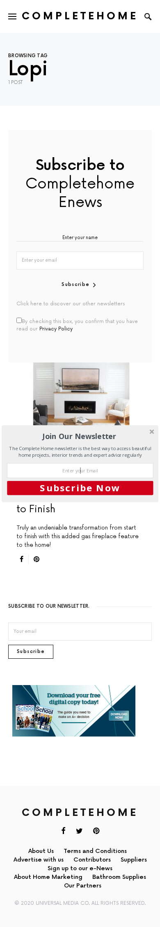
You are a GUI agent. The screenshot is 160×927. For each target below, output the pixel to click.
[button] (79, 435)
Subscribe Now (80, 487)
